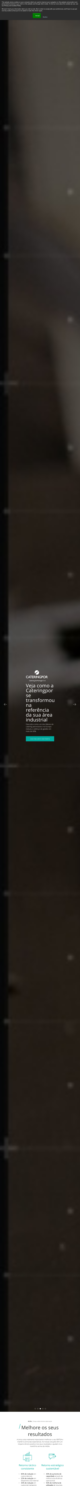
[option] (40, 706)
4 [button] (42, 1408)
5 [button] (45, 1408)
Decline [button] (45, 17)
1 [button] (35, 1408)
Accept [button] (37, 16)
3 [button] (40, 1408)
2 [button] (37, 1408)
